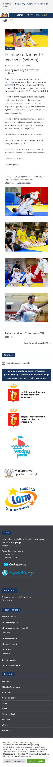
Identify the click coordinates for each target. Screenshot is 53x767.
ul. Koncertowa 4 (9, 638)
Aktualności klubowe (11, 687)
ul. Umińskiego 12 (10, 622)
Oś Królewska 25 (9, 660)
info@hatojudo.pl (13, 542)
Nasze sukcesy (8, 698)
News (4, 703)
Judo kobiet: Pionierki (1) (36, 343)
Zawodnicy (6, 730)
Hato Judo (26, 65)
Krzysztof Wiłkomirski (16, 84)
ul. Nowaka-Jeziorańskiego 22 (15, 628)
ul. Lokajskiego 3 (9, 644)
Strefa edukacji (8, 714)
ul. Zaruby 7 (7, 649)
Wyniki (5, 725)
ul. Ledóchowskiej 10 (11, 665)
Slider (4, 708)
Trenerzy (6, 719)
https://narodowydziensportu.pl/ (18, 183)
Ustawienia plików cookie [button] (14, 761)
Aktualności (10, 49)
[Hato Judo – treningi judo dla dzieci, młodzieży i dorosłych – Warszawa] (26, 15)
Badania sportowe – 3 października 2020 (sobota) (24, 335)
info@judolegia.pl (18, 143)
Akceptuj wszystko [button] (36, 761)
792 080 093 (14, 545)
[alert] (26, 363)
